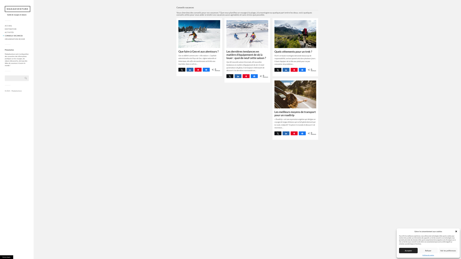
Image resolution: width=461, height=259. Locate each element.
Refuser (428, 251)
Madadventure (17, 9)
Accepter (408, 251)
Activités (9, 32)
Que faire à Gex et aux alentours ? (198, 51)
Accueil (8, 26)
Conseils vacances (14, 36)
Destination (10, 29)
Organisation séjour (15, 39)
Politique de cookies (428, 255)
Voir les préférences (448, 251)
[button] (456, 231)
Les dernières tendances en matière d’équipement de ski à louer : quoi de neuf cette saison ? (246, 55)
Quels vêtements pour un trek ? (293, 51)
